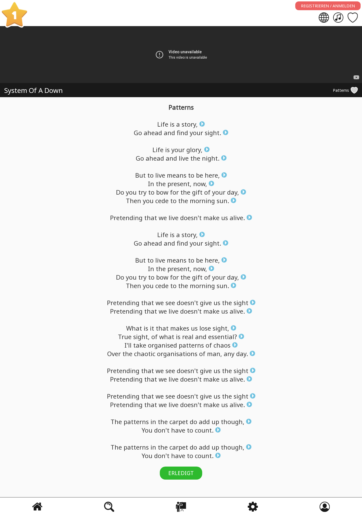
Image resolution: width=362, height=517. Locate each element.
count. (204, 430)
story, (190, 124)
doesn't (191, 217)
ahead (153, 132)
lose (205, 328)
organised (162, 345)
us (224, 217)
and (169, 132)
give (206, 302)
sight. (213, 132)
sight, (221, 328)
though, (232, 421)
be (199, 175)
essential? (222, 336)
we (163, 217)
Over (114, 353)
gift (197, 192)
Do (120, 192)
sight (241, 302)
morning (202, 200)
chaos (222, 345)
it (152, 328)
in (153, 421)
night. (210, 158)
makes (179, 328)
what (166, 336)
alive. (237, 217)
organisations (177, 353)
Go (138, 132)
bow (162, 192)
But (140, 175)
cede (162, 200)
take (139, 345)
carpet (178, 421)
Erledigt (181, 473)
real (187, 336)
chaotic (144, 353)
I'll (128, 345)
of (207, 192)
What (134, 328)
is (172, 124)
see (170, 302)
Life (162, 124)
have (178, 430)
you (131, 192)
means (176, 175)
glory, (194, 149)
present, (179, 183)
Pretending (126, 217)
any (229, 353)
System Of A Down (33, 90)
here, (212, 175)
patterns (191, 345)
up (215, 421)
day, (233, 192)
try (142, 192)
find (182, 132)
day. (242, 353)
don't (161, 430)
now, (200, 183)
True (125, 336)
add (204, 421)
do (193, 421)
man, (214, 353)
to (150, 175)
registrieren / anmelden (328, 5)
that (150, 217)
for (174, 192)
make (211, 217)
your (196, 132)
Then (133, 200)
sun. (223, 200)
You (147, 430)
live (184, 158)
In (151, 183)
